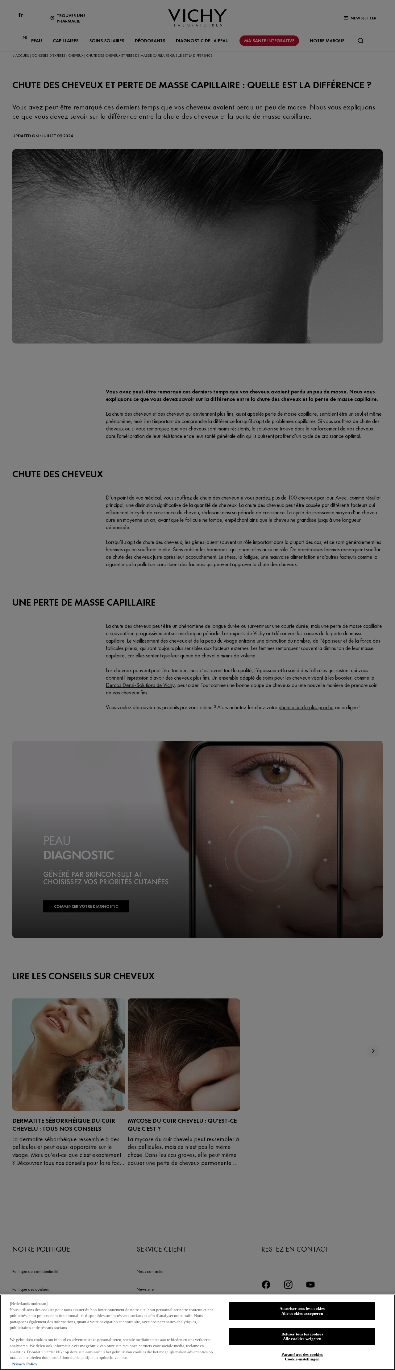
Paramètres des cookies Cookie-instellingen (302, 1357)
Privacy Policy (24, 1363)
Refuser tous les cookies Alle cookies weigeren (302, 1336)
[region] (197, 1332)
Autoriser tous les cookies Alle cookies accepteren (302, 1311)
